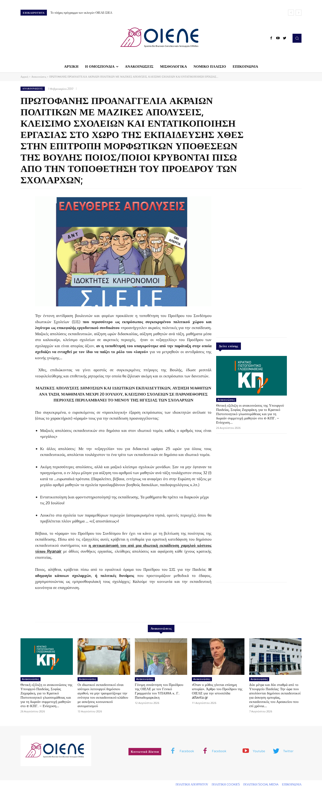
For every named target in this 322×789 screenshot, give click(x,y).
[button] (297, 38)
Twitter (288, 751)
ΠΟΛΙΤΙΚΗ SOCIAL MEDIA (260, 784)
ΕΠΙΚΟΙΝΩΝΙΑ (291, 784)
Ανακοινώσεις (38, 76)
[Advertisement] (251, 262)
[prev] (291, 13)
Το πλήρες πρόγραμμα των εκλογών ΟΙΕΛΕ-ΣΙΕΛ (81, 12)
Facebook (187, 751)
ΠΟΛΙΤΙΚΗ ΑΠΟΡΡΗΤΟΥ (192, 784)
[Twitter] (284, 38)
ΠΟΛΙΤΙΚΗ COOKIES (226, 784)
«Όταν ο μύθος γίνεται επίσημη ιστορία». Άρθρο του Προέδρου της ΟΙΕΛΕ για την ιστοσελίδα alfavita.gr (217, 691)
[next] (298, 13)
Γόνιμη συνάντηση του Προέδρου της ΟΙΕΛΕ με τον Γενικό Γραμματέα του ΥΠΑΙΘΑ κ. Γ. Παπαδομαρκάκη (159, 691)
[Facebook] (271, 38)
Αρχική (24, 76)
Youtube (259, 751)
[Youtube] (278, 38)
